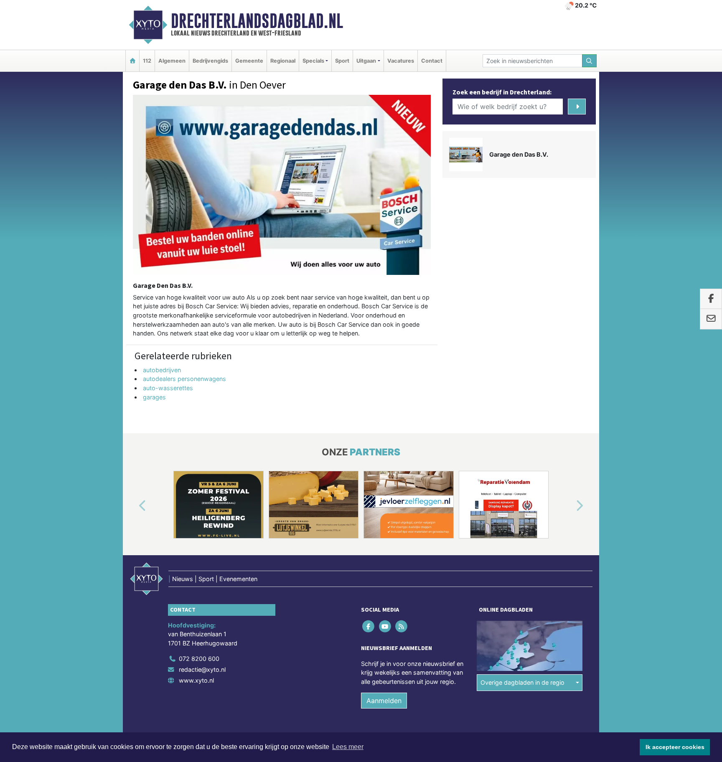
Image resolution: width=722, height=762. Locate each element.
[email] (711, 319)
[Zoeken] (589, 60)
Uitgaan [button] (366, 61)
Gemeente (249, 61)
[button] (133, 506)
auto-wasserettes (168, 387)
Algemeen (172, 61)
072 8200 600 (199, 658)
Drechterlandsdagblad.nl (257, 20)
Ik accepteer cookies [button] (675, 747)
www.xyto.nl (196, 680)
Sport (342, 61)
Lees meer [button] (348, 746)
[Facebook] (369, 626)
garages (154, 397)
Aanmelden (384, 700)
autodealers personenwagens (184, 378)
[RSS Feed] (402, 626)
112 (147, 61)
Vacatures (400, 61)
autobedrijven (162, 369)
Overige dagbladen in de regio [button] (522, 682)
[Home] (132, 60)
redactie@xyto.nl (202, 669)
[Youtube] (385, 626)
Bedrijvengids (210, 61)
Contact (431, 61)
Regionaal (282, 61)
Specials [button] (313, 61)
